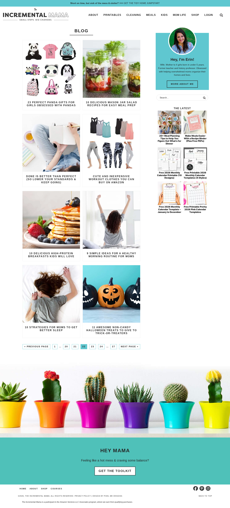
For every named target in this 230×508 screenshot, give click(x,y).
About (34, 489)
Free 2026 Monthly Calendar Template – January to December (169, 209)
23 (92, 346)
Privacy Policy (83, 496)
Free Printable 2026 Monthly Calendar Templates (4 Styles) (195, 175)
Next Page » (129, 346)
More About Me (182, 84)
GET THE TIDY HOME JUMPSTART (115, 3)
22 (83, 346)
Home (23, 489)
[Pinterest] (201, 488)
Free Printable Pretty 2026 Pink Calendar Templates (195, 209)
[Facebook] (195, 488)
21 (75, 346)
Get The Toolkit (115, 471)
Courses (56, 489)
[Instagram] (208, 488)
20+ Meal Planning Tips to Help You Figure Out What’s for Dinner (169, 139)
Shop (44, 489)
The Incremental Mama (36, 14)
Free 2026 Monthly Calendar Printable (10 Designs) (169, 175)
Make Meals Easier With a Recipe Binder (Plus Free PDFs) (195, 138)
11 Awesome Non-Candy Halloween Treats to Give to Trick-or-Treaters (111, 330)
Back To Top (205, 496)
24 (101, 346)
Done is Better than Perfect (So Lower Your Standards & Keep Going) (51, 179)
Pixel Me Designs (113, 496)
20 (66, 346)
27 (113, 346)
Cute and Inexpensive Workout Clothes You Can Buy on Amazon (111, 179)
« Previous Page (36, 346)
